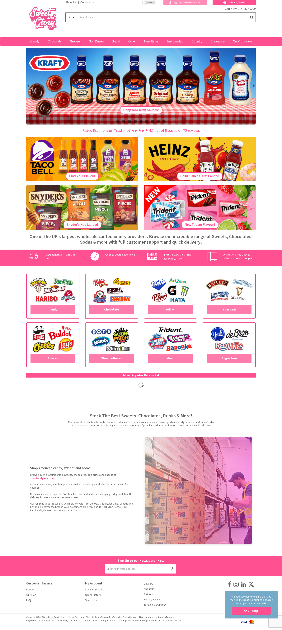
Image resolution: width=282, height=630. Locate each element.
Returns (148, 594)
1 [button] (118, 122)
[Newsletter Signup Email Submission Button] (172, 569)
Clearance (217, 41)
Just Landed (175, 41)
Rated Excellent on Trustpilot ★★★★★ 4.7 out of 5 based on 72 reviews (141, 130)
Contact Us (87, 2)
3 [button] (129, 122)
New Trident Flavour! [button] (200, 224)
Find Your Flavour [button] (82, 176)
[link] (229, 584)
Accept (253, 611)
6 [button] (147, 122)
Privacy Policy (152, 599)
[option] (141, 86)
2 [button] (124, 122)
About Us (71, 2)
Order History (93, 595)
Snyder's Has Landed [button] (82, 224)
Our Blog (31, 595)
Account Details (94, 589)
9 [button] (164, 122)
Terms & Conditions (155, 605)
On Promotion (242, 41)
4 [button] (135, 122)
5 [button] (141, 122)
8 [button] (158, 122)
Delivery (148, 583)
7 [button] (152, 122)
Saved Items (92, 600)
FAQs (29, 600)
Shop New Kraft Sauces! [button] (141, 110)
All (70, 17)
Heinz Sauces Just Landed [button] (199, 176)
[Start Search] (252, 17)
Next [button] (254, 86)
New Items (151, 41)
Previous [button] (28, 86)
